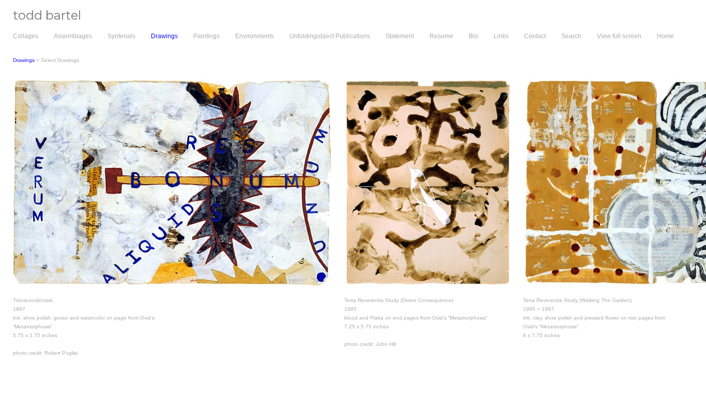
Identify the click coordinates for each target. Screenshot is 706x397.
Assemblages (73, 36)
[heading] (40, 17)
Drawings (164, 36)
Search (571, 36)
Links (501, 36)
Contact (535, 36)
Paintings (206, 36)
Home (665, 36)
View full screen (619, 36)
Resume (441, 36)
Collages (25, 36)
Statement (400, 36)
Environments (254, 36)
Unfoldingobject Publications (329, 36)
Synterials (121, 36)
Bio (473, 36)
